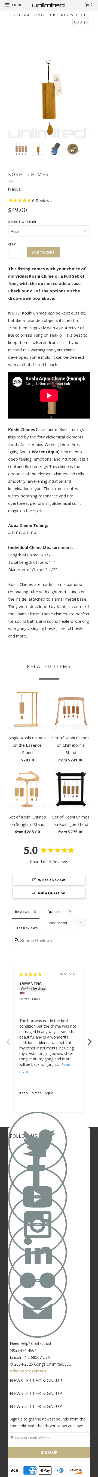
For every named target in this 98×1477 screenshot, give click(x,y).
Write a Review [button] (51, 879)
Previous (8, 1039)
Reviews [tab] (22, 911)
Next (90, 1039)
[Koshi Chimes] (49, 97)
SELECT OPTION (22, 221)
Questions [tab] (56, 911)
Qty (12, 244)
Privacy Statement (28, 1371)
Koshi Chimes (30, 1092)
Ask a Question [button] (51, 893)
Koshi (13, 181)
